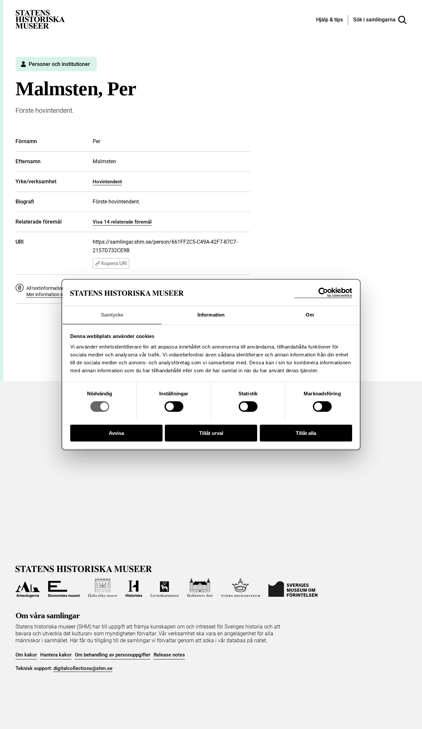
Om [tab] (310, 314)
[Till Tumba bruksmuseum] (240, 588)
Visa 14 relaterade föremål (122, 222)
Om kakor (26, 655)
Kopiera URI (114, 263)
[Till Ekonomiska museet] (64, 588)
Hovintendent (107, 182)
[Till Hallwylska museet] (102, 588)
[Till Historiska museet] (134, 588)
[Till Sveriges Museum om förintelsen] (292, 588)
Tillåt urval (211, 433)
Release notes (169, 655)
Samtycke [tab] (112, 314)
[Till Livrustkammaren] (164, 588)
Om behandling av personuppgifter (112, 655)
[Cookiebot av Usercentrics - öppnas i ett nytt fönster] (323, 293)
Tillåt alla (306, 433)
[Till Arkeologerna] (27, 588)
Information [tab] (211, 314)
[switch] (174, 406)
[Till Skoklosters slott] (200, 588)
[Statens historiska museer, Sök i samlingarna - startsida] (40, 19)
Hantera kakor (56, 655)
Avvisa (116, 433)
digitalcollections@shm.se (82, 668)
